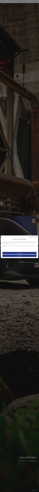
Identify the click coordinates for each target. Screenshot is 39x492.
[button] (32, 236)
